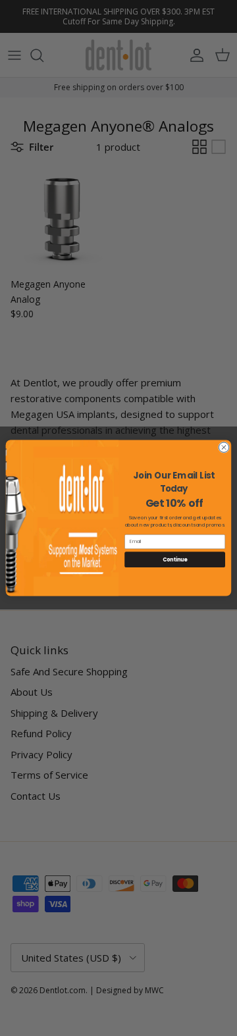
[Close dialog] (223, 447)
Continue (175, 559)
